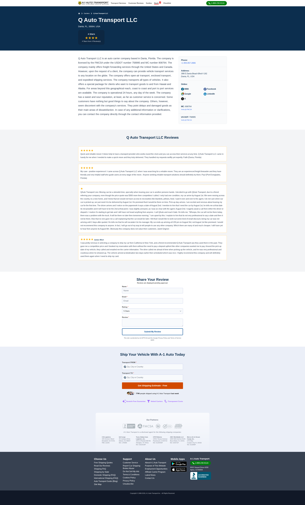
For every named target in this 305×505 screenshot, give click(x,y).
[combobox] (152, 367)
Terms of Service (175, 338)
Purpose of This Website (155, 466)
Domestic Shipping (102, 475)
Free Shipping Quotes (103, 463)
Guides (149, 3)
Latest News (150, 475)
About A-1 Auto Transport (155, 463)
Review (125, 317)
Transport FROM (129, 362)
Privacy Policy (162, 338)
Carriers (87, 13)
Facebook (211, 89)
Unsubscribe (128, 484)
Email (124, 297)
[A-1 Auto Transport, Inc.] (93, 3)
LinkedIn (210, 94)
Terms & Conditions (131, 475)
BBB (186, 89)
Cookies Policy (129, 478)
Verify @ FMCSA (186, 109)
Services (118, 3)
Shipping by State (101, 472)
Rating (125, 307)
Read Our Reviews (102, 466)
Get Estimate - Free (152, 385)
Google (187, 94)
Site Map (98, 484)
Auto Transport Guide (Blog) (106, 481)
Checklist (167, 3)
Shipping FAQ (100, 469)
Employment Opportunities (156, 469)
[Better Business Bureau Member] (200, 476)
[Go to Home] (79, 13)
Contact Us (149, 478)
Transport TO (128, 373)
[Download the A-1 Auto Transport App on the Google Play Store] (179, 463)
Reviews (136, 3)
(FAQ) (113, 475)
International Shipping (103, 478)
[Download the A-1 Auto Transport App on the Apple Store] (179, 469)
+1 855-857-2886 (188, 63)
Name (125, 286)
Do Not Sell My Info (131, 471)
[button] (216, 3)
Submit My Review (152, 332)
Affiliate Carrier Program (155, 472)
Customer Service (130, 463)
